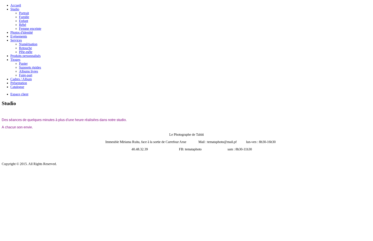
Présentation (18, 83)
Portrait (24, 13)
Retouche (25, 48)
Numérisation (28, 44)
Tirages (15, 59)
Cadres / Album (21, 79)
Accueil (15, 5)
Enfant (23, 21)
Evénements (18, 36)
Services (16, 40)
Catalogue (17, 87)
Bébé (22, 25)
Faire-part (25, 75)
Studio (14, 9)
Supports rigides (30, 67)
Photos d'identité (21, 32)
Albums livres (28, 71)
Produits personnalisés (25, 56)
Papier (23, 63)
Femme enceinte (30, 28)
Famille (24, 17)
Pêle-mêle (25, 52)
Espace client (19, 94)
